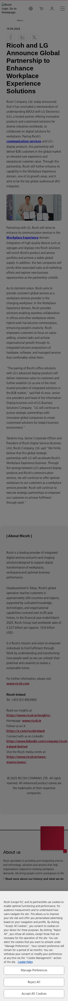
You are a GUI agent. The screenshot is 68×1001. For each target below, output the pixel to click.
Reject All (34, 982)
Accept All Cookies (34, 993)
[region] (34, 946)
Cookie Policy (25, 962)
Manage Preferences (34, 970)
